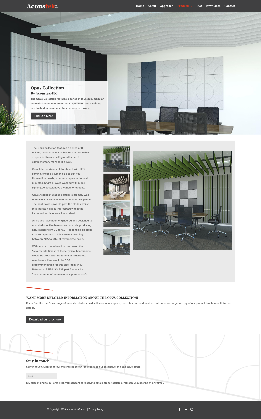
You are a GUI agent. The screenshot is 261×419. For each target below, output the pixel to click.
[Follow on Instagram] (191, 409)
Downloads (213, 6)
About (152, 6)
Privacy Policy (96, 409)
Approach (166, 6)
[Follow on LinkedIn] (185, 409)
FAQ (199, 6)
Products (183, 6)
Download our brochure (45, 319)
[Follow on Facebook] (179, 409)
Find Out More (43, 116)
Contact (229, 6)
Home (140, 6)
